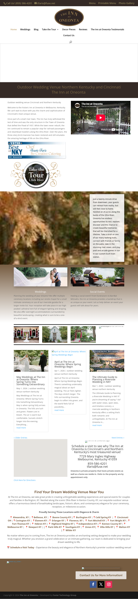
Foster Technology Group (64, 595)
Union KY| (90, 527)
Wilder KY (71, 530)
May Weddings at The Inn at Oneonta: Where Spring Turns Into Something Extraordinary (30, 380)
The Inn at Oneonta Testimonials (107, 29)
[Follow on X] (101, 584)
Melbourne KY (15, 527)
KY (112, 527)
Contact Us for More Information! (101, 575)
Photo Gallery (126, 3)
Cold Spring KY (104, 517)
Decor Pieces (68, 29)
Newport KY (35, 527)
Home (14, 29)
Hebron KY (40, 523)
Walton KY (125, 527)
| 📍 (116, 527)
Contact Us (68, 35)
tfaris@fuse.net (97, 466)
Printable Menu (107, 3)
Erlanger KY (58, 520)
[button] (41, 455)
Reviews (83, 29)
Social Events (97, 291)
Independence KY (87, 523)
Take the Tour (49, 29)
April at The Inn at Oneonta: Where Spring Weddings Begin (67, 364)
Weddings (25, 29)
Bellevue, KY (40, 517)
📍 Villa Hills (104, 527)
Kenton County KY (112, 523)
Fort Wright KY (118, 520)
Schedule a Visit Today (22, 547)
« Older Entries (20, 437)
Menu (92, 3)
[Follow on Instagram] (108, 584)
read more (21, 427)
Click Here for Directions (25, 480)
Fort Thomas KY (20, 523)
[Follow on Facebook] (93, 584)
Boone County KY (62, 517)
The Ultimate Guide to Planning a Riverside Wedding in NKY (104, 379)
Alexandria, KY (21, 517)
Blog (36, 29)
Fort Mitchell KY (96, 520)
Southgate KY (72, 527)
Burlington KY (83, 517)
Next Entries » (118, 437)
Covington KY (23, 520)
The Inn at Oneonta (29, 595)
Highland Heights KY (62, 523)
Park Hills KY (55, 527)
